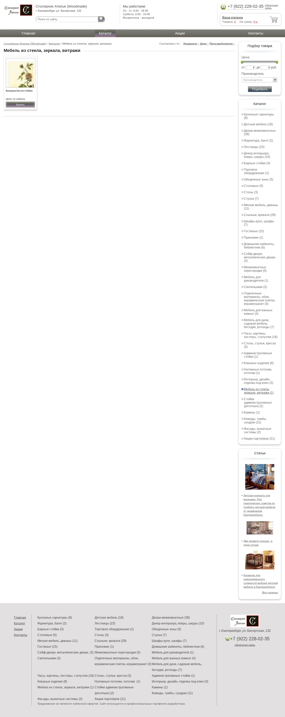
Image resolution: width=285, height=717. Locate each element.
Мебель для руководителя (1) (256, 278)
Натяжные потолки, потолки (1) (258, 371)
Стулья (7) (251, 198)
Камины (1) (252, 412)
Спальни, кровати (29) (260, 215)
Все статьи (270, 592)
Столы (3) (251, 192)
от (243, 67)
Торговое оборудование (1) (256, 171)
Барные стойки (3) (257, 163)
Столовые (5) (253, 185)
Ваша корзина (232, 17)
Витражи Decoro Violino (19, 90)
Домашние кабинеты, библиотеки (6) (259, 245)
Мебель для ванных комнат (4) (258, 312)
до (258, 67)
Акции (180, 33)
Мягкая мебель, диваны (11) (57, 640)
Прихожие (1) (253, 237)
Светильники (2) (255, 287)
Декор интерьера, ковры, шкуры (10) (257, 155)
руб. (274, 67)
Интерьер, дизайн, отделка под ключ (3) (258, 381)
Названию (191, 43)
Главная (28, 33)
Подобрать (260, 89)
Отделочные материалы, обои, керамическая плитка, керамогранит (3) (259, 298)
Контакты (255, 33)
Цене (204, 43)
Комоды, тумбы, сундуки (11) (255, 420)
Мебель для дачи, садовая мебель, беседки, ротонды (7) (259, 323)
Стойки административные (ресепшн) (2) (258, 402)
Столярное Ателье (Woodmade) (25, 43)
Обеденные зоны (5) (258, 179)
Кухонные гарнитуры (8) (54, 617)
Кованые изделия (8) (259, 363)
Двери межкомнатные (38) (171, 617)
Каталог (105, 33)
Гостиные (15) (254, 231)
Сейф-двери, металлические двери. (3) (260, 257)
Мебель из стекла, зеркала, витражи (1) (259, 391)
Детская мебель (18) (258, 124)
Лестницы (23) (254, 147)
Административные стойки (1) (173, 675)
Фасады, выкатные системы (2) (257, 430)
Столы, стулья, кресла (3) (113, 675)
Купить (20, 104)
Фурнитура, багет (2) (258, 140)
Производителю (222, 43)
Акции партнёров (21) (259, 438)
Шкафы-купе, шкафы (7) (169, 640)
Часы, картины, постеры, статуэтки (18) (260, 335)
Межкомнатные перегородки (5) (255, 269)
